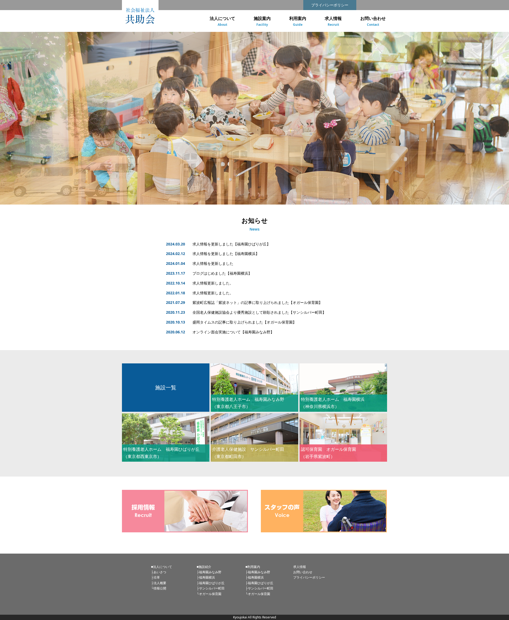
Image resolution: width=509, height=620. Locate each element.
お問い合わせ (302, 572)
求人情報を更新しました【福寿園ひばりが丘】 (231, 244)
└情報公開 (158, 588)
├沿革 (155, 577)
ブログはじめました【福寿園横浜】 (222, 273)
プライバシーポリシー (329, 4)
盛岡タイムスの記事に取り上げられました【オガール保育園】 (244, 322)
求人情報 (299, 566)
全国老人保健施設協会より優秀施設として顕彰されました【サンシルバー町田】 (259, 312)
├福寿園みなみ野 (209, 572)
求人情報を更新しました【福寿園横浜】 (225, 253)
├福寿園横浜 (206, 577)
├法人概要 (158, 583)
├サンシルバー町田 (211, 588)
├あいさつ (158, 572)
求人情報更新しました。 (212, 283)
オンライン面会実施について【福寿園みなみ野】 (233, 331)
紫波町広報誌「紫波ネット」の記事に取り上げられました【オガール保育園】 (257, 302)
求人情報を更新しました (212, 263)
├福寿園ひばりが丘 (211, 583)
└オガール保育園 (209, 594)
